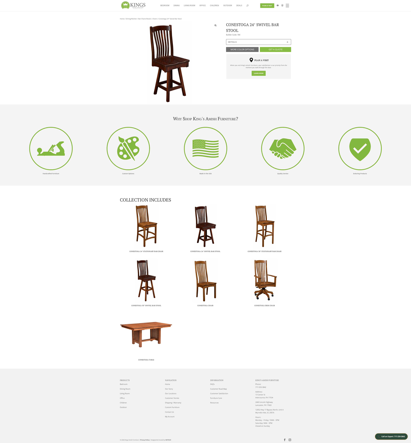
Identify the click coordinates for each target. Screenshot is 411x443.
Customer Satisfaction (219, 393)
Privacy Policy (145, 440)
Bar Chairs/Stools (144, 19)
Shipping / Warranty (173, 403)
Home (122, 19)
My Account (169, 416)
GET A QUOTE (275, 49)
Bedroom (164, 5)
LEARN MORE (259, 73)
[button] (215, 25)
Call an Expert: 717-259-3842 (391, 436)
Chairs (155, 19)
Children (214, 5)
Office (202, 5)
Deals (239, 5)
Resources (214, 403)
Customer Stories (172, 398)
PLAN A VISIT (267, 6)
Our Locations (170, 393)
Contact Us (169, 412)
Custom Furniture (172, 407)
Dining (177, 5)
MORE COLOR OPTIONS (242, 49)
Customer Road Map (218, 389)
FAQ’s (212, 384)
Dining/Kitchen (131, 19)
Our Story (169, 389)
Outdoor (227, 5)
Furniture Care (216, 398)
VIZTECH (168, 440)
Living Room (189, 5)
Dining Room (125, 389)
